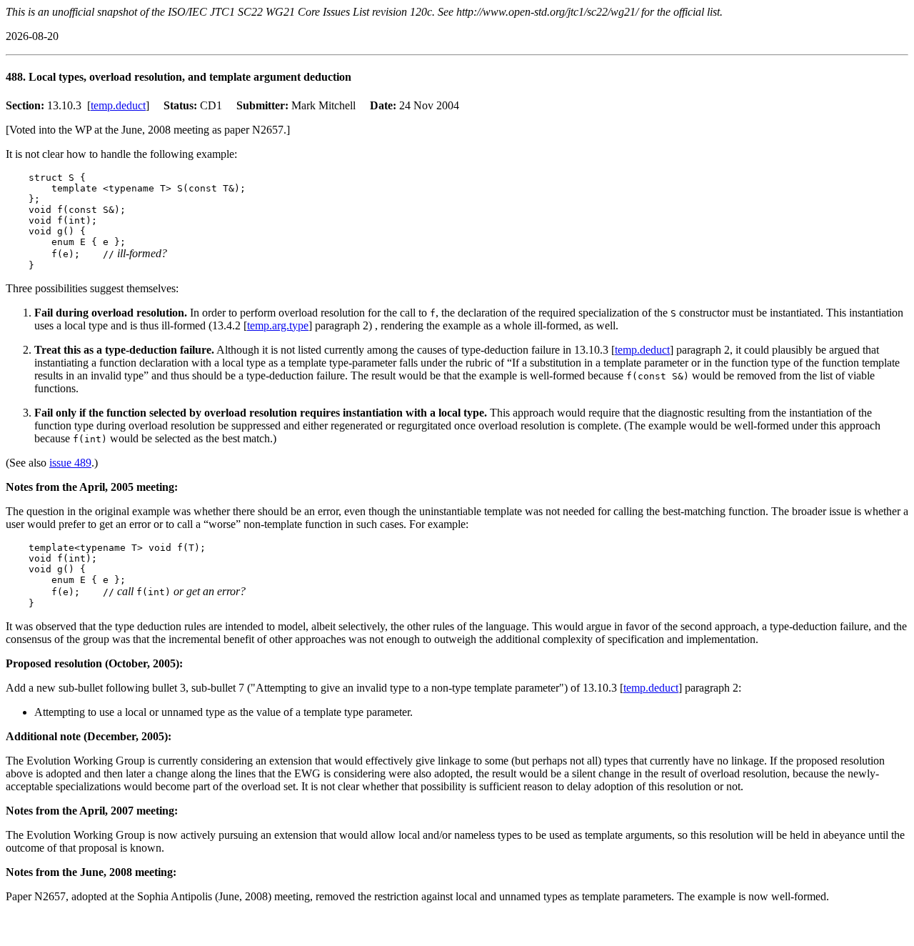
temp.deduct (118, 105)
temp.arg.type (277, 325)
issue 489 (70, 463)
